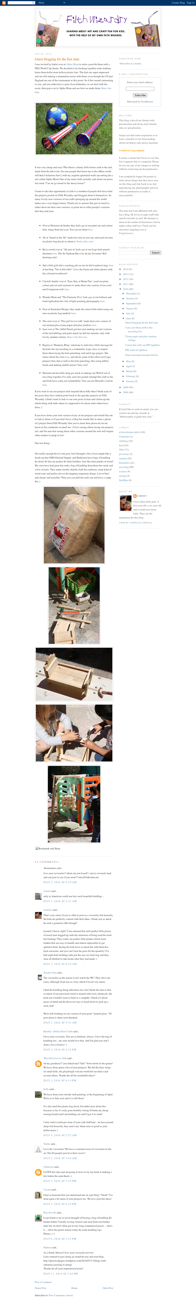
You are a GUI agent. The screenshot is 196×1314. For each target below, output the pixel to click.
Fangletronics (126, 233)
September (132, 303)
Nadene (47, 1247)
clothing (123, 441)
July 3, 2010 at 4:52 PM (59, 1049)
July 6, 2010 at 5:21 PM (59, 1238)
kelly (46, 1089)
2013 (126, 274)
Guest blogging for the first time (57, 59)
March (129, 371)
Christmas (124, 436)
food (121, 445)
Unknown (48, 1166)
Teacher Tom (50, 972)
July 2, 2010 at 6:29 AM (60, 882)
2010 (126, 289)
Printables (124, 462)
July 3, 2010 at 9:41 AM (60, 1022)
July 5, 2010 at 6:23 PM (59, 1204)
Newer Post (40, 1288)
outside (123, 458)
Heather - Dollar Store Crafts (58, 1031)
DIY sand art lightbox (136, 350)
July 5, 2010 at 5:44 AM (60, 1158)
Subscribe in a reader (130, 63)
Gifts (121, 449)
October (130, 298)
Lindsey (47, 909)
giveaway (124, 454)
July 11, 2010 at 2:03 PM (60, 1273)
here (90, 229)
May (128, 361)
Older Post (108, 1288)
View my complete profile (135, 523)
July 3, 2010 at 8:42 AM (60, 964)
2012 (126, 279)
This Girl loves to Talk (55, 1058)
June (128, 318)
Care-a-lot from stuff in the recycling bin (139, 329)
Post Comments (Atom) (61, 1295)
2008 (126, 392)
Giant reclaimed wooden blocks (141, 355)
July (128, 313)
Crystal (47, 1189)
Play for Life (49, 1212)
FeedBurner (147, 101)
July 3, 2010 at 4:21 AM (60, 901)
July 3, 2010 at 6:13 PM (59, 1080)
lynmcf (47, 891)
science (123, 471)
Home (74, 1288)
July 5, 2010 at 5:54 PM (59, 1181)
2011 (126, 284)
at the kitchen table (129, 432)
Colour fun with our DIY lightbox (142, 345)
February (131, 376)
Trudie (46, 1143)
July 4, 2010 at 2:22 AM (60, 1135)
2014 (126, 269)
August (130, 308)
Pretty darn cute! (85, 241)
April (129, 366)
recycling (124, 467)
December (131, 293)
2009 (126, 387)
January (130, 381)
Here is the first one (77, 337)
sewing (122, 475)
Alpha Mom (72, 64)
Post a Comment (43, 1282)
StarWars (123, 480)
